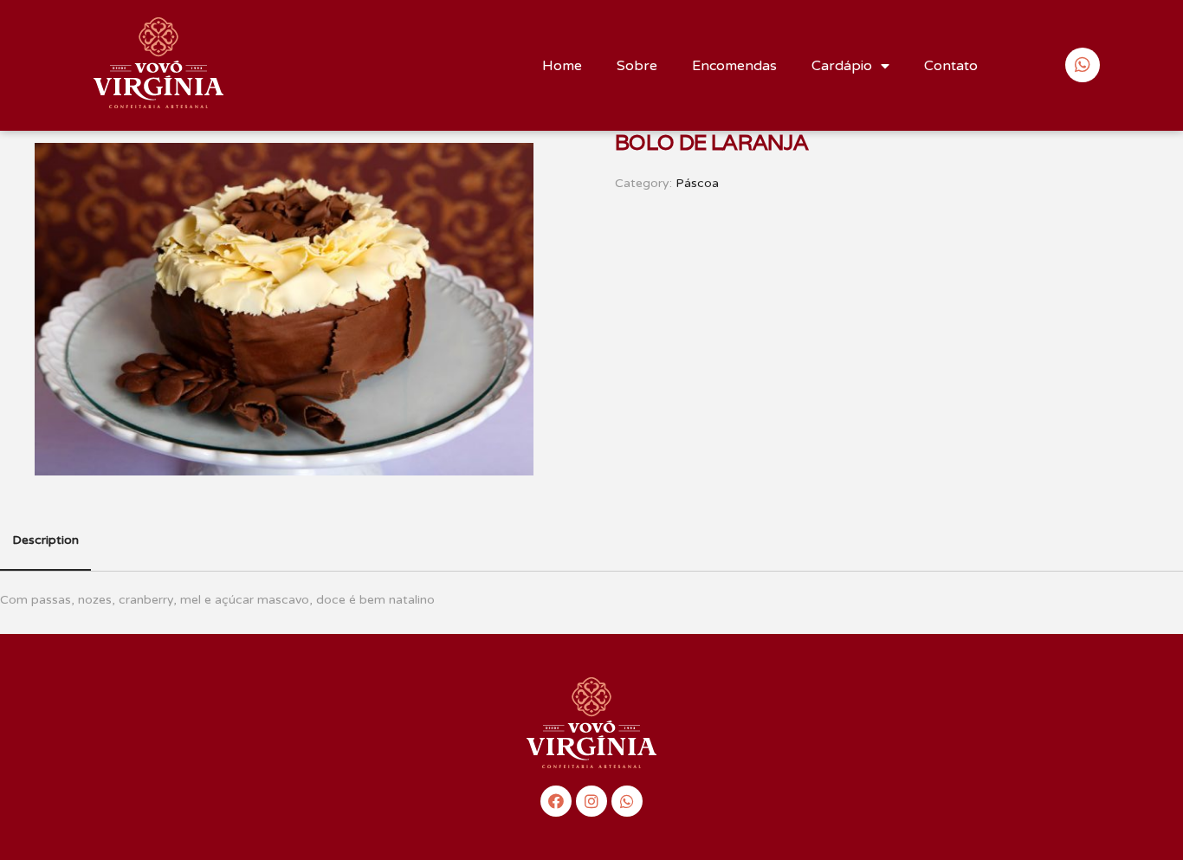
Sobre (637, 65)
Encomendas (734, 65)
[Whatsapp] (627, 801)
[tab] (45, 541)
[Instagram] (591, 801)
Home (562, 65)
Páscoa (697, 183)
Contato (951, 65)
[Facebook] (556, 801)
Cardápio (841, 65)
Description (45, 540)
